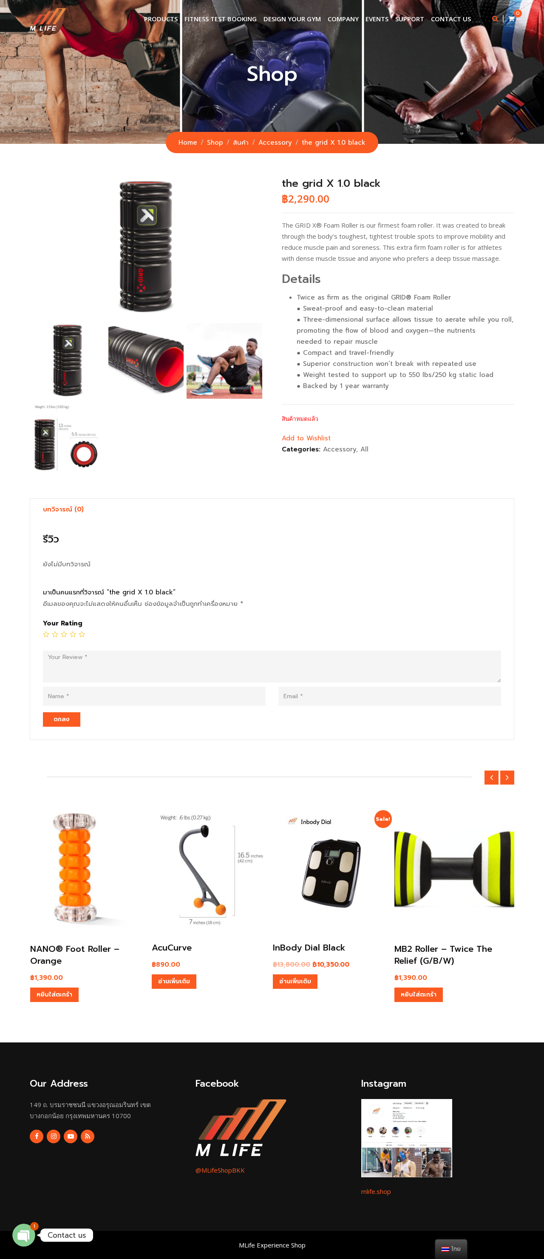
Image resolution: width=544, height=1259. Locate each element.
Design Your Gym (292, 18)
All (364, 449)
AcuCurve (172, 947)
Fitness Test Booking (220, 18)
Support (409, 18)
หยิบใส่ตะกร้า (54, 994)
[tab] (63, 509)
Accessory (339, 449)
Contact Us (451, 18)
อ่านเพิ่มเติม (174, 981)
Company (343, 18)
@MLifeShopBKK (220, 1170)
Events (377, 18)
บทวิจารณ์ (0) (63, 509)
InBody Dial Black (309, 947)
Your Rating (62, 623)
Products (161, 18)
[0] (511, 18)
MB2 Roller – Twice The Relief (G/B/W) (443, 954)
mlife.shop (376, 1191)
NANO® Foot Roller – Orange (74, 954)
